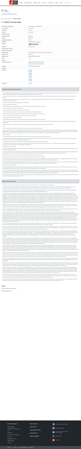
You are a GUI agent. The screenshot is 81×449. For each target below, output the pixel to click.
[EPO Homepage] (13, 2)
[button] (40, 89)
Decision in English (34, 44)
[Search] (65, 3)
